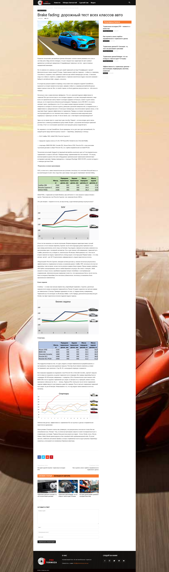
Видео (93, 3)
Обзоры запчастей (70, 3)
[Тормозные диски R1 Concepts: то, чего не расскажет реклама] (47, 486)
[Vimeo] (119, 561)
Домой (39, 8)
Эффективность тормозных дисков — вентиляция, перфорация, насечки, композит (117, 69)
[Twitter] (114, 561)
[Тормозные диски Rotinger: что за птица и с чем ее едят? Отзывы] (68, 486)
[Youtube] (124, 561)
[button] (129, 3)
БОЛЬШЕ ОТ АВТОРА (62, 476)
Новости (57, 3)
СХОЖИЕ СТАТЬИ (45, 476)
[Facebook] (105, 561)
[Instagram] (109, 561)
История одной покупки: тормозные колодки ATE (51, 468)
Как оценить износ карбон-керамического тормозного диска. (86, 468)
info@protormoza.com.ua (81, 563)
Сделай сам (83, 3)
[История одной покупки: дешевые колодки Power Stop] (89, 486)
